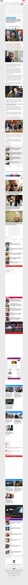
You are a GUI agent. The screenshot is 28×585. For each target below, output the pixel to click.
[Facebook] (9, 175)
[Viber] (7, 175)
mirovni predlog (12, 171)
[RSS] (19, 239)
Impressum (13, 572)
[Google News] (21, 175)
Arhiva (20, 572)
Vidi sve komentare (14, 456)
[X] (12, 175)
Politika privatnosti (10, 573)
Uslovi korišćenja (15, 573)
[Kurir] (1, 0)
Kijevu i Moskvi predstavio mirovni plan (13, 46)
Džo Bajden (7, 171)
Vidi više (14, 566)
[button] (21, 23)
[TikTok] (19, 175)
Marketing (8, 572)
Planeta (9, 16)
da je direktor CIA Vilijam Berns (13, 45)
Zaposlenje (18, 573)
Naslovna (7, 16)
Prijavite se (8, 517)
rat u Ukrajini (21, 171)
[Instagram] (14, 175)
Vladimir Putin (17, 171)
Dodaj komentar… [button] (10, 454)
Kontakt (10, 572)
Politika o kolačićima (17, 572)
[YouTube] (16, 175)
